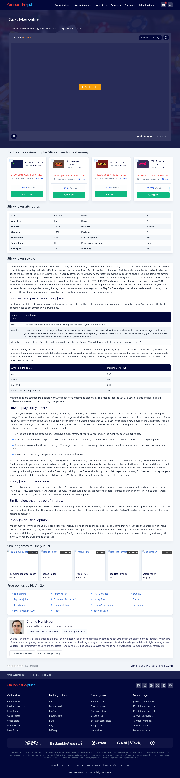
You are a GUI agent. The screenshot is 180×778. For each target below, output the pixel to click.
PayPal (52, 711)
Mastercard (55, 706)
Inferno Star (60, 593)
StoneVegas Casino (72, 162)
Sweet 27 (138, 593)
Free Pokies (33, 674)
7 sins (136, 599)
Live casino (99, 5)
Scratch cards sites (101, 720)
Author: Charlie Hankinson (23, 28)
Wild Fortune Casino (157, 162)
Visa (51, 701)
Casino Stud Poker (103, 605)
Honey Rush (99, 599)
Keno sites (96, 730)
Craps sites (97, 715)
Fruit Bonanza (100, 593)
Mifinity (53, 730)
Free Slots (12, 711)
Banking (129, 5)
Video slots (13, 720)
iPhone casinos (141, 725)
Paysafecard (55, 715)
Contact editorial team (22, 653)
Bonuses (115, 5)
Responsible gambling (49, 653)
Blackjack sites (98, 706)
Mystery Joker (21, 599)
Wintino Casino (118, 162)
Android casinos (141, 730)
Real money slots (16, 706)
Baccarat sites (98, 711)
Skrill (51, 720)
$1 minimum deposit (144, 711)
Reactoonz (19, 605)
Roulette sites (98, 701)
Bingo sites (97, 725)
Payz (51, 725)
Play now (27, 194)
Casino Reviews (61, 5)
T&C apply (39, 178)
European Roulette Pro (66, 599)
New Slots (12, 730)
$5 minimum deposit (144, 706)
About (54, 765)
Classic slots (13, 715)
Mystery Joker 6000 (24, 610)
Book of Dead (100, 610)
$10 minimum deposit (144, 701)
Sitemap (124, 765)
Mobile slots (13, 725)
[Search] (170, 4)
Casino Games (82, 5)
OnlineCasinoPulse (16, 674)
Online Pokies (145, 5)
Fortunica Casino (34, 162)
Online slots (13, 701)
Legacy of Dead (62, 605)
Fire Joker (138, 605)
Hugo (57, 610)
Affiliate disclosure (73, 28)
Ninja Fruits (20, 593)
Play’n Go (28, 37)
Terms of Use (110, 765)
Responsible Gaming (72, 765)
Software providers (143, 715)
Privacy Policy (93, 765)
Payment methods (143, 720)
